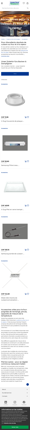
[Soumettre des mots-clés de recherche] (27, 8)
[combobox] (15, 8)
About (4, 389)
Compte (4, 396)
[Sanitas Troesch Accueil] (14, 3)
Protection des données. (10, 423)
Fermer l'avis (15, 427)
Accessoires (24, 39)
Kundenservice (6, 393)
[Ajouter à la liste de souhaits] (28, 117)
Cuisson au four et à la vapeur (13, 39)
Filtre (15, 73)
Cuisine (3, 39)
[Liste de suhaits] (24, 3)
